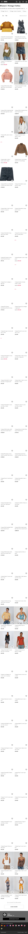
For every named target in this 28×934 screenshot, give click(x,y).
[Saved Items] (23, 1)
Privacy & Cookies (21, 932)
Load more (14, 906)
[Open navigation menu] (2, 1)
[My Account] (19, 1)
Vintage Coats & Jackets (15, 11)
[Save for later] (12, 33)
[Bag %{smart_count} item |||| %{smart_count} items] (26, 1)
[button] (1, 925)
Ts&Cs (26, 932)
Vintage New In (4, 11)
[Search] (16, 1)
